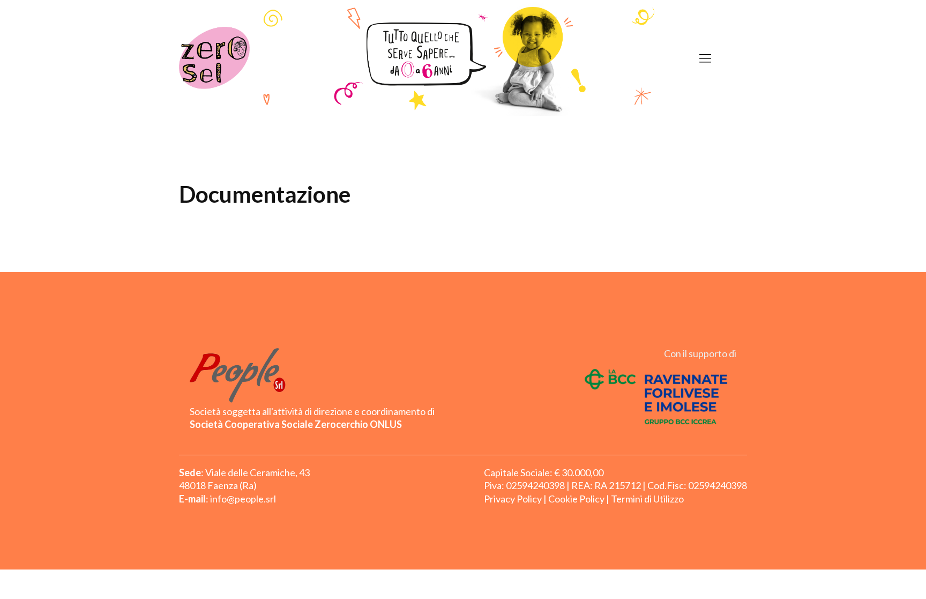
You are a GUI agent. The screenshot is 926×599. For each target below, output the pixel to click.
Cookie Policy (576, 499)
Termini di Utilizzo (647, 499)
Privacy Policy (513, 499)
